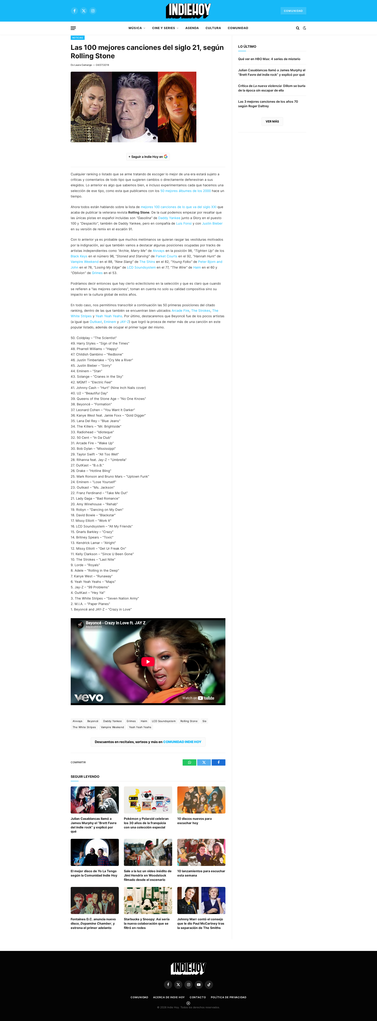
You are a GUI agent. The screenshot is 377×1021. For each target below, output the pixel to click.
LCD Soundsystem (141, 267)
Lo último (247, 46)
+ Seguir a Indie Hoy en (146, 157)
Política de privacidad (228, 997)
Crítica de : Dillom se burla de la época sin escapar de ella (271, 88)
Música (135, 28)
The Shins (147, 262)
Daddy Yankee (169, 218)
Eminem (110, 322)
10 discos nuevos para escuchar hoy (194, 821)
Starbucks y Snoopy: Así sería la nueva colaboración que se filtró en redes (146, 923)
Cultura (213, 28)
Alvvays (158, 251)
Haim (196, 267)
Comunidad (293, 10)
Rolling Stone (189, 721)
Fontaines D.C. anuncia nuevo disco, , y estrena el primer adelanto (93, 923)
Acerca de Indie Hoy (169, 997)
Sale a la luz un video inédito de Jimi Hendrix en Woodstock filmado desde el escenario (148, 875)
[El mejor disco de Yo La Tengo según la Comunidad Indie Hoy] (95, 852)
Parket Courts (166, 256)
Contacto (198, 997)
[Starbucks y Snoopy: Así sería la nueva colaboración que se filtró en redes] (148, 900)
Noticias (77, 37)
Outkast (96, 322)
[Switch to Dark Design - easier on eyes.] (304, 28)
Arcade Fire (180, 311)
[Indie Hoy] (188, 11)
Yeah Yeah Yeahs (108, 316)
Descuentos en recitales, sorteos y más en (148, 742)
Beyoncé (93, 721)
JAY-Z (124, 322)
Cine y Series (163, 28)
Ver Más (272, 121)
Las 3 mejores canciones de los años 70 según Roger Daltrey (268, 104)
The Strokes (200, 311)
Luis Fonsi (183, 223)
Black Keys (79, 256)
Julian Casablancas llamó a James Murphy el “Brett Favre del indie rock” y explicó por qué (94, 825)
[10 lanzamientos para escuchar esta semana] (201, 852)
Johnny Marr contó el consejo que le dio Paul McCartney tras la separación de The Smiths (200, 923)
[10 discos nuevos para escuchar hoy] (201, 800)
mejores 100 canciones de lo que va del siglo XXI (178, 207)
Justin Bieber (212, 223)
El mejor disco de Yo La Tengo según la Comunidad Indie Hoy (94, 873)
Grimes (97, 273)
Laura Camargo (83, 64)
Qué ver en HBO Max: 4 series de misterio (269, 59)
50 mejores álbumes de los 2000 (185, 191)
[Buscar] (297, 28)
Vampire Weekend (85, 262)
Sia (204, 721)
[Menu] (73, 28)
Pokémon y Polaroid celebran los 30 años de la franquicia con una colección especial (146, 823)
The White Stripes (84, 727)
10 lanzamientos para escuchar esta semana (201, 873)
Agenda (192, 28)
